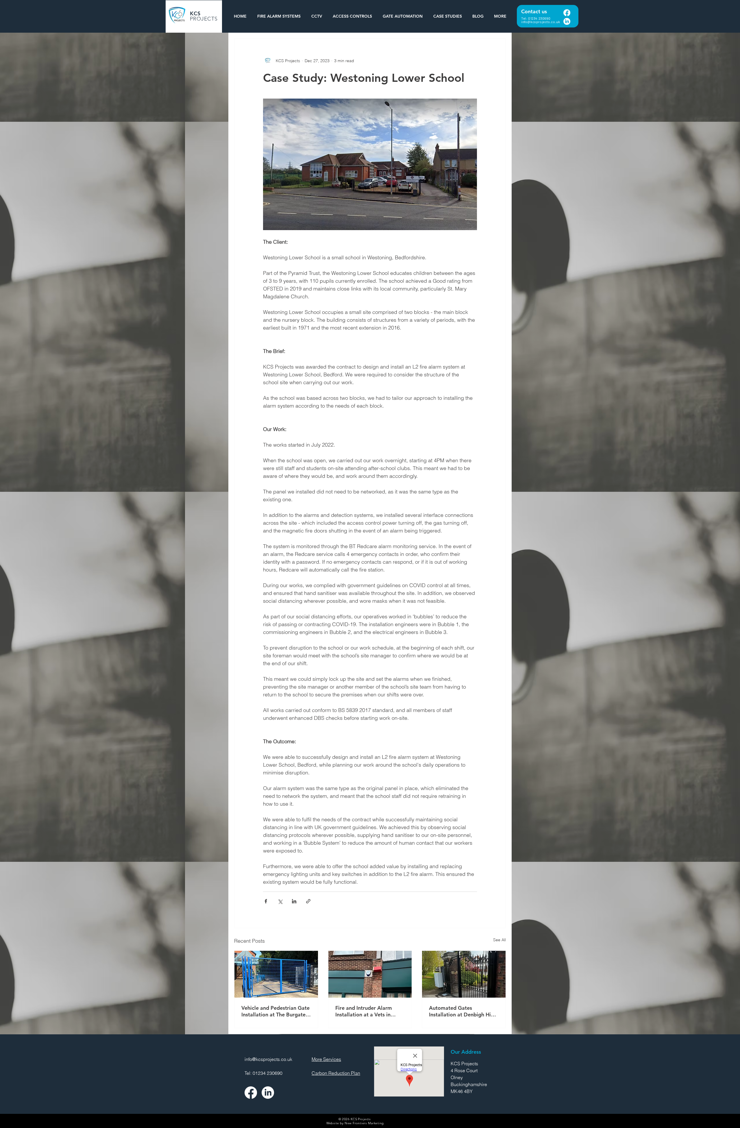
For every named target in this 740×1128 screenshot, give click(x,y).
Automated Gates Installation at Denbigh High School (463, 1011)
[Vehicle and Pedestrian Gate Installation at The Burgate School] (276, 974)
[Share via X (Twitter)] (280, 901)
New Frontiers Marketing (364, 1123)
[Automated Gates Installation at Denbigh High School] (464, 974)
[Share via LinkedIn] (294, 901)
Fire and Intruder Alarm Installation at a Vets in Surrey (363, 1011)
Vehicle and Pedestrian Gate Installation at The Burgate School (275, 1011)
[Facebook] (566, 12)
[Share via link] (308, 901)
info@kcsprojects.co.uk (540, 22)
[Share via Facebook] (266, 901)
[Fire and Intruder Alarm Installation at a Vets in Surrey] (370, 974)
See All (499, 939)
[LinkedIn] (566, 21)
